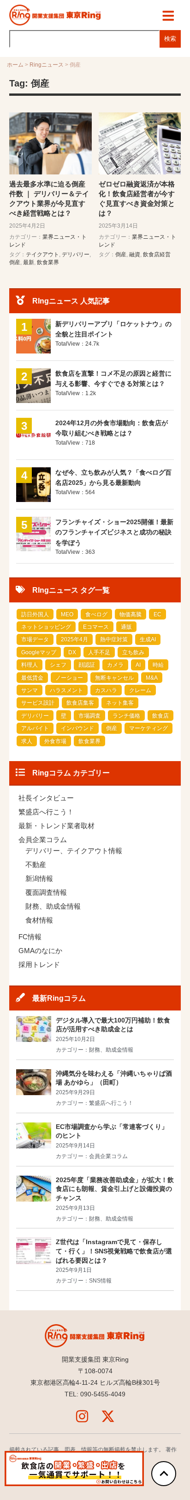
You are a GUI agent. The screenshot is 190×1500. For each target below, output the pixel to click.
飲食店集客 (80, 703)
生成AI (148, 639)
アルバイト (35, 728)
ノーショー (69, 678)
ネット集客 (120, 703)
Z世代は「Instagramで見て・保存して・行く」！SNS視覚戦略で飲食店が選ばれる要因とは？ (114, 1251)
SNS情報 (100, 1280)
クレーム (140, 690)
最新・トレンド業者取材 (56, 826)
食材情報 (39, 920)
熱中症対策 (114, 639)
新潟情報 (39, 878)
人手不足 (99, 652)
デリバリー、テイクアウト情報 (73, 851)
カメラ (115, 665)
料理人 (29, 665)
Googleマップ (38, 652)
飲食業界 (48, 262)
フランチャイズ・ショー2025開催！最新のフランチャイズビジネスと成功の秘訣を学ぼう (114, 532)
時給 (158, 665)
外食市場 (55, 741)
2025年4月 (74, 639)
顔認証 (86, 665)
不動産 (35, 864)
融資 (134, 254)
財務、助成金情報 (53, 906)
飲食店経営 (157, 254)
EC (157, 614)
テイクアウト (42, 254)
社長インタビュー (46, 798)
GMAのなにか (40, 951)
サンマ (29, 690)
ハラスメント (66, 690)
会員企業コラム (42, 839)
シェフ (58, 665)
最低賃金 (32, 678)
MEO (67, 614)
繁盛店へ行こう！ (46, 812)
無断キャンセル (114, 678)
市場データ (35, 639)
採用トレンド (39, 964)
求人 (26, 741)
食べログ (96, 614)
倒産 (14, 262)
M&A (152, 678)
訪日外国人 (35, 614)
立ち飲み (133, 652)
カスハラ (106, 690)
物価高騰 (130, 614)
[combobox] (84, 39)
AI (138, 665)
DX (72, 652)
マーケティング (148, 728)
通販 (126, 627)
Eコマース (96, 627)
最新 (28, 262)
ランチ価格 (126, 716)
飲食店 (160, 716)
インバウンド (77, 728)
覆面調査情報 (46, 892)
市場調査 (89, 716)
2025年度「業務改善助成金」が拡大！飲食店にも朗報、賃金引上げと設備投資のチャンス (115, 1189)
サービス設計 (37, 703)
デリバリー (75, 254)
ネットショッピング (46, 627)
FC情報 (30, 937)
